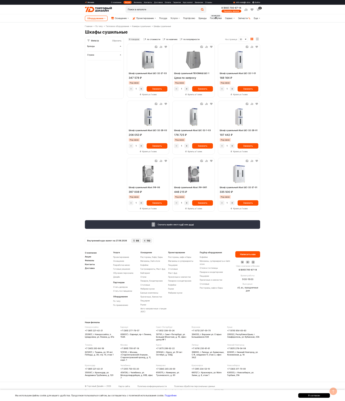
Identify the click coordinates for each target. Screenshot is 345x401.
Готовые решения (121, 269)
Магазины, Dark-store (150, 261)
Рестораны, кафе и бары (179, 257)
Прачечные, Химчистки (151, 297)
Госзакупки (216, 18)
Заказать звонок (231, 11)
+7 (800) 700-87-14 (129, 348)
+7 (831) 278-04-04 (236, 348)
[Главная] (98, 9)
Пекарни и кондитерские (179, 281)
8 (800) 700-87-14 (231, 7)
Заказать (157, 89)
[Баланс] (156, 46)
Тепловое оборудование (117, 26)
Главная (88, 26)
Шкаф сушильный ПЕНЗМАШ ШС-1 (191, 73)
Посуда (163, 18)
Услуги (174, 18)
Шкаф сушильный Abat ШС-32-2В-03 (148, 130)
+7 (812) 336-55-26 (165, 330)
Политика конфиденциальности (152, 386)
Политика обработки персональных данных (194, 386)
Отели (143, 277)
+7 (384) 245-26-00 (165, 369)
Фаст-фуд (172, 273)
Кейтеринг (145, 273)
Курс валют (188, 2)
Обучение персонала (123, 273)
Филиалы (138, 2)
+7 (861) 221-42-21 (94, 330)
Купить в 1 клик (149, 94)
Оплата (168, 2)
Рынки (143, 305)
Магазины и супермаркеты (180, 261)
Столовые (145, 285)
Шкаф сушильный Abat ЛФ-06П (190, 187)
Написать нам (248, 254)
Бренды (203, 18)
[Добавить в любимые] (165, 46)
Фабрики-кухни (147, 289)
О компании (116, 2)
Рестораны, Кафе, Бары (151, 257)
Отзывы (208, 2)
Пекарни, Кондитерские (151, 281)
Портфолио (189, 18)
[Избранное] (252, 9)
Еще (256, 18)
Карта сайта (124, 386)
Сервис (229, 18)
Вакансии (199, 2)
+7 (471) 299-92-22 (165, 348)
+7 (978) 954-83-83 (236, 330)
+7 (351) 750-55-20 (129, 369)
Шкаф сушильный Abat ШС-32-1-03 (192, 130)
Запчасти (243, 18)
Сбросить (116, 41)
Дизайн (116, 277)
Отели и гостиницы (209, 268)
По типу (99, 26)
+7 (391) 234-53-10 (201, 369)
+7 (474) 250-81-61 (201, 348)
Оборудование (95, 18)
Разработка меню (121, 265)
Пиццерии (145, 300)
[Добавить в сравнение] (161, 46)
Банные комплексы (149, 293)
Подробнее (171, 395)
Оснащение (120, 18)
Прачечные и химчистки (179, 277)
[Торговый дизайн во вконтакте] (242, 262)
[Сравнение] (246, 9)
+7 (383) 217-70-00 (236, 369)
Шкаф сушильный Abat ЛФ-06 (144, 187)
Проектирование (145, 18)
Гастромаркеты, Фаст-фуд (152, 269)
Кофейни (144, 265)
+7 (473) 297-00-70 (201, 330)
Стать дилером (120, 287)
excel (191, 224)
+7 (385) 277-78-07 (129, 330)
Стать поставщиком (122, 291)
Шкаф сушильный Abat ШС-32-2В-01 (239, 130)
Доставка (158, 2)
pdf (182, 224)
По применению (120, 305)
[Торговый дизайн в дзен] (253, 262)
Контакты (148, 2)
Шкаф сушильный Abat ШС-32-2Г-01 (238, 187)
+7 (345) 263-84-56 (94, 348)
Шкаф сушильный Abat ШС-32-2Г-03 (148, 73)
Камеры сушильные (141, 26)
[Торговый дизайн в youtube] (248, 262)
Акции (127, 2)
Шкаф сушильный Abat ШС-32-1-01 (238, 73)
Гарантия (177, 2)
